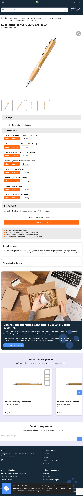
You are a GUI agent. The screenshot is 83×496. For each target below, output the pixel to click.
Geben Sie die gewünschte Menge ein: (18, 125)
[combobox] (32, 10)
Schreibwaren (47, 476)
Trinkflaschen (47, 473)
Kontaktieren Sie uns (13, 345)
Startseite (13, 18)
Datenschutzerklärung (9, 476)
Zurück (5, 18)
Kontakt (45, 457)
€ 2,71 (60, 412)
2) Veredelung (10, 130)
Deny (69, 488)
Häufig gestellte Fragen (51, 460)
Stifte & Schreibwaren (39, 18)
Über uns (46, 454)
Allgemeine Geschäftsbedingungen (13, 473)
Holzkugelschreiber (56, 18)
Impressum (46, 463)
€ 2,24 (7, 412)
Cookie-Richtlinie (7, 480)
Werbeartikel (24, 18)
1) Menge (8, 117)
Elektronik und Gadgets (51, 480)
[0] (71, 9)
